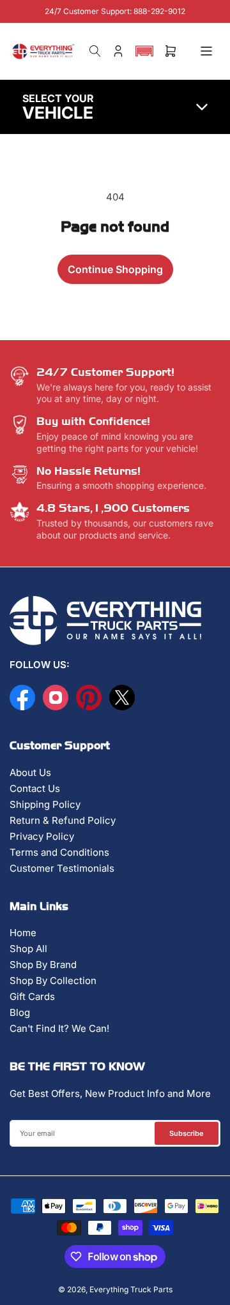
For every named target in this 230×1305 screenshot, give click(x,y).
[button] (144, 51)
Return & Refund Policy (63, 820)
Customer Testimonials (62, 868)
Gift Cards (32, 996)
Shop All (28, 949)
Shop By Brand (43, 964)
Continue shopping (115, 269)
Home (23, 933)
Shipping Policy (45, 804)
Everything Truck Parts (130, 1289)
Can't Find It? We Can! (59, 1028)
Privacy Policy (42, 836)
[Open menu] (206, 51)
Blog (20, 1012)
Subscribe (186, 1133)
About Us (30, 772)
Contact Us (35, 788)
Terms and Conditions (59, 852)
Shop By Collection (53, 980)
